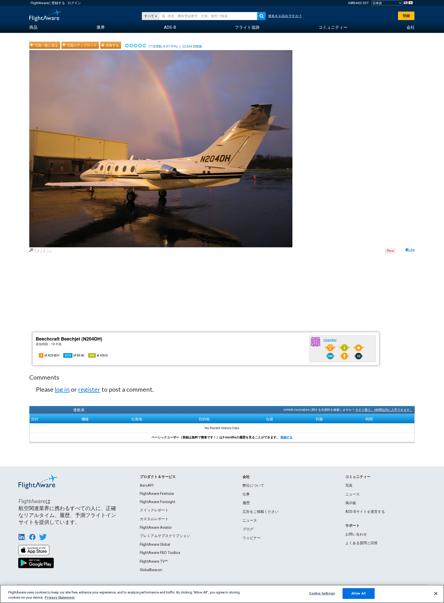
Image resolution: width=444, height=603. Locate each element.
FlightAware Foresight (157, 502)
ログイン (74, 3)
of (74, 355)
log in (62, 389)
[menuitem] (33, 27)
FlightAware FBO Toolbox (160, 553)
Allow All (358, 593)
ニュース (250, 520)
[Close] (435, 593)
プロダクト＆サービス (158, 477)
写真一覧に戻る (46, 45)
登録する (286, 437)
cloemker (330, 340)
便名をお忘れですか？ (285, 16)
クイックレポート (154, 510)
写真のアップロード (82, 45)
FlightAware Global (155, 544)
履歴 (246, 503)
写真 (349, 485)
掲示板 (350, 503)
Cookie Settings (322, 593)
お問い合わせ (356, 534)
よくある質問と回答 (361, 543)
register (89, 389)
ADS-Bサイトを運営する (365, 512)
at (99, 355)
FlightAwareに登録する (48, 3)
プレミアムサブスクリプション (165, 536)
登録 (406, 16)
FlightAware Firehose (157, 494)
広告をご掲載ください (261, 512)
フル (49, 251)
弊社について (253, 485)
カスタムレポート (154, 519)
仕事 (246, 494)
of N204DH (49, 355)
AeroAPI (146, 485)
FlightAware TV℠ (154, 561)
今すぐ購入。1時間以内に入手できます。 (384, 410)
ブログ (248, 529)
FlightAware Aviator (156, 527)
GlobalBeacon (151, 570)
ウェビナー (252, 538)
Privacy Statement (60, 597)
